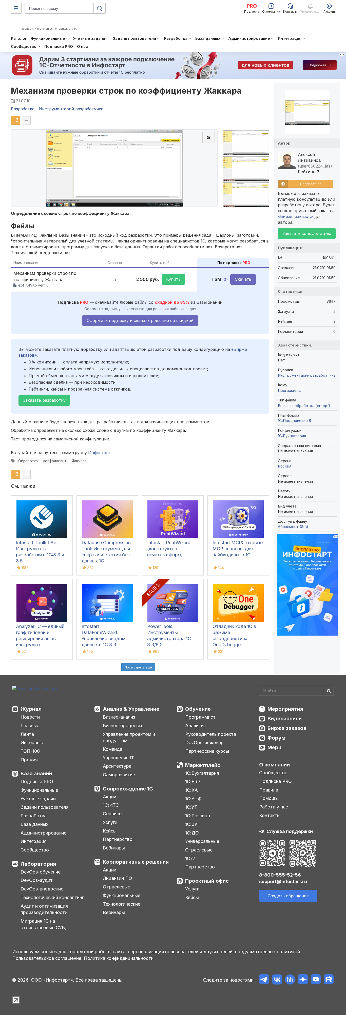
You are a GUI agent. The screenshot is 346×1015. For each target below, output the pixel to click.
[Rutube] (328, 980)
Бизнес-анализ (119, 717)
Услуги (110, 822)
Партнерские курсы (207, 751)
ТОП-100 (30, 751)
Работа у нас (273, 806)
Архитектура (117, 766)
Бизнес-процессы (122, 725)
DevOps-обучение (41, 872)
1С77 (190, 858)
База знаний (36, 773)
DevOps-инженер (204, 742)
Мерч (274, 747)
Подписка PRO (37, 781)
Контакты (269, 815)
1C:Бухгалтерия (292, 435)
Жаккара (79, 461)
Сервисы (112, 813)
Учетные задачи (38, 798)
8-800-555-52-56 (280, 875)
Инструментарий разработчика (307, 375)
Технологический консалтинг (52, 897)
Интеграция (34, 841)
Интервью (32, 742)
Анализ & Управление (131, 709)
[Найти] (329, 691)
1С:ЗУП (193, 824)
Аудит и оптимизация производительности (44, 909)
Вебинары (114, 847)
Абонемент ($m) (293, 526)
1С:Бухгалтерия (202, 773)
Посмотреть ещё (138, 667)
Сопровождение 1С (128, 789)
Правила (268, 790)
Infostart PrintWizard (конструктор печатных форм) (168, 548)
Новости (30, 717)
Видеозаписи (284, 719)
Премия (29, 759)
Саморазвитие (119, 774)
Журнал (31, 709)
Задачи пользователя (45, 807)
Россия (284, 466)
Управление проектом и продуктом (129, 737)
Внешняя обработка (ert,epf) (304, 405)
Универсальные (202, 841)
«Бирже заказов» (295, 216)
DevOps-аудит (37, 880)
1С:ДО (192, 833)
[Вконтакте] (277, 980)
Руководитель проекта (210, 734)
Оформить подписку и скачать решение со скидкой (140, 320)
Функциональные (39, 790)
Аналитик (195, 725)
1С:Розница (197, 815)
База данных (34, 824)
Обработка (28, 461)
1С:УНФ (193, 798)
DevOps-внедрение (42, 888)
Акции (109, 796)
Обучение (198, 709)
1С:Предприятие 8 (294, 420)
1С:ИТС (111, 805)
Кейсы (110, 831)
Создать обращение (288, 895)
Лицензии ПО (117, 878)
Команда (112, 749)
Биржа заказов (286, 728)
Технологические (121, 904)
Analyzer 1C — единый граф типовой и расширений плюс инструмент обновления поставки (40, 638)
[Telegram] (264, 980)
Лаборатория (38, 864)
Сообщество (35, 849)
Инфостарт (99, 452)
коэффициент (54, 461)
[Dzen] (303, 980)
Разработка (34, 815)
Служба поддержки (289, 831)
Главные (30, 725)
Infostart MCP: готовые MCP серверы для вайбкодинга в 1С (238, 548)
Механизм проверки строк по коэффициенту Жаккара (126, 91)
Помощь (268, 798)
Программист (290, 390)
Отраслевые (116, 886)
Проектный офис (207, 881)
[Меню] (16, 8)
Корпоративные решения (136, 862)
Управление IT (118, 757)
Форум (276, 738)
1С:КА (191, 790)
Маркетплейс (202, 765)
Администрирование (43, 833)
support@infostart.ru (283, 881)
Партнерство (117, 839)
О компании (274, 765)
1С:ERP (192, 781)
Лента (27, 734)
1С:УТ (191, 807)
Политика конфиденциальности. (119, 958)
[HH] (290, 980)
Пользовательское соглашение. (47, 958)
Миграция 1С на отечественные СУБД (45, 924)
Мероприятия (285, 709)
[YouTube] (316, 980)
